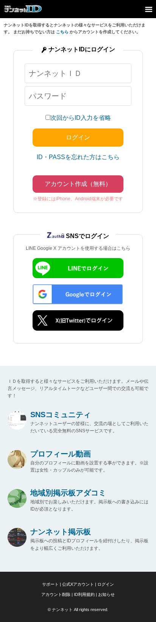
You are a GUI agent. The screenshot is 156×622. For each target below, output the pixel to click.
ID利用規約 (84, 594)
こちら (62, 31)
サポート (50, 584)
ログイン (105, 584)
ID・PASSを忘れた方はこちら (78, 157)
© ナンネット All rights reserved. (78, 609)
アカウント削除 (55, 594)
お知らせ (106, 594)
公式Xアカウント (78, 584)
